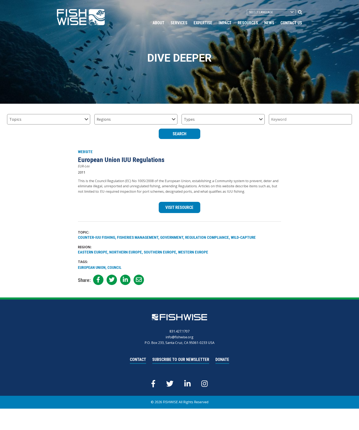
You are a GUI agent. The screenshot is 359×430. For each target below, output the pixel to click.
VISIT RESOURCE (179, 207)
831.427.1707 (179, 331)
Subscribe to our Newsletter (180, 359)
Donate (222, 359)
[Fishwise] (81, 17)
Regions (104, 119)
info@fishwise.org (179, 337)
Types (189, 119)
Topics (15, 119)
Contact (138, 359)
